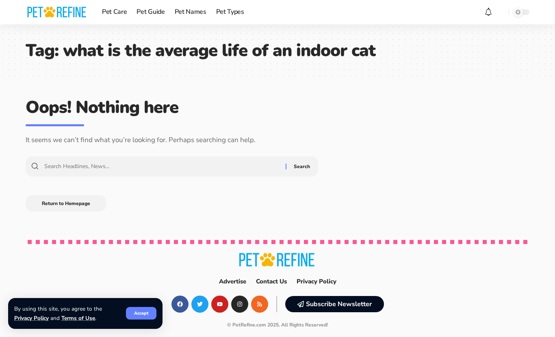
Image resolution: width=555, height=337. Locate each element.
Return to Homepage (66, 203)
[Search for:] (162, 166)
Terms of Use (78, 318)
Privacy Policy (31, 318)
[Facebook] (180, 304)
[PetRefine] (57, 12)
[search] (500, 12)
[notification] (488, 12)
